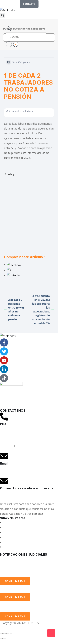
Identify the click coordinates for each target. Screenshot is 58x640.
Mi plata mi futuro (14, 522)
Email (4, 463)
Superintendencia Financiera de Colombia (28, 537)
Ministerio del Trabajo (16, 547)
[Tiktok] (4, 378)
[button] (2, 15)
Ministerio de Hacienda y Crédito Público (27, 542)
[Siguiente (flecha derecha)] (4, 638)
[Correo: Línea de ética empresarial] (4, 481)
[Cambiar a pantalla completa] (4, 633)
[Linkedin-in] (4, 369)
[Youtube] (4, 360)
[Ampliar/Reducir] (1, 633)
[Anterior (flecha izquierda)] (1, 638)
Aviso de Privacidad (13, 628)
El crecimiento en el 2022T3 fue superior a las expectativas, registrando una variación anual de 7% (41, 309)
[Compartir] (7, 633)
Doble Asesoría (12, 532)
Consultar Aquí (15, 581)
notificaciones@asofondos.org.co (20, 559)
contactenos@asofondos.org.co (19, 471)
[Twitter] (4, 351)
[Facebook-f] (4, 342)
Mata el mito (10, 527)
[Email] (4, 456)
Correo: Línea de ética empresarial (27, 488)
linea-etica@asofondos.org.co (18, 496)
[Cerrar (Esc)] (11, 633)
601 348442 (7, 446)
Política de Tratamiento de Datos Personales (24, 569)
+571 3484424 (8, 436)
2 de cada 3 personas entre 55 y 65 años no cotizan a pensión (16, 309)
